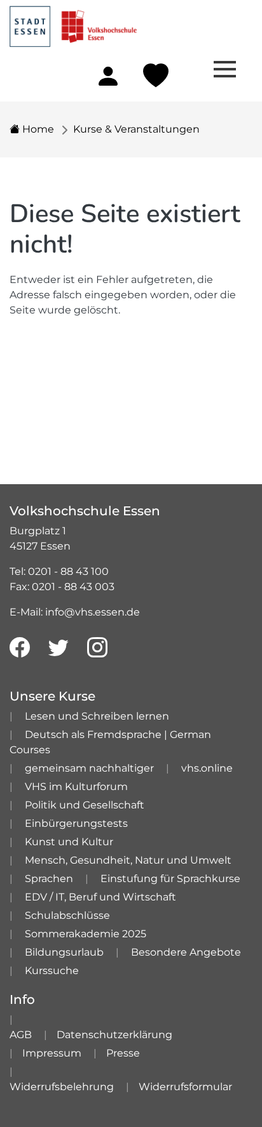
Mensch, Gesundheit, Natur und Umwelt (128, 860)
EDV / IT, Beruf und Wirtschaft (100, 897)
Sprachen (49, 879)
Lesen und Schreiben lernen (97, 716)
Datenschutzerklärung (114, 1035)
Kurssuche (52, 971)
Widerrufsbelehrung (62, 1087)
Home (37, 129)
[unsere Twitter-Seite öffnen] (58, 648)
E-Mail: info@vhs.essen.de (75, 612)
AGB (21, 1035)
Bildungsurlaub (64, 952)
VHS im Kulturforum (76, 787)
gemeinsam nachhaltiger (89, 768)
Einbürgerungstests (76, 823)
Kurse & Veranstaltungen (136, 129)
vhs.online (207, 768)
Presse (123, 1053)
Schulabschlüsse (67, 915)
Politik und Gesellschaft (84, 805)
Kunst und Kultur (69, 842)
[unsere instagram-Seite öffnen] (97, 648)
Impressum (51, 1053)
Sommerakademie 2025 (85, 934)
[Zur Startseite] (73, 22)
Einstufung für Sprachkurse (170, 879)
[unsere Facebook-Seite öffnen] (20, 648)
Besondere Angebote (186, 952)
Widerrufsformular (185, 1087)
